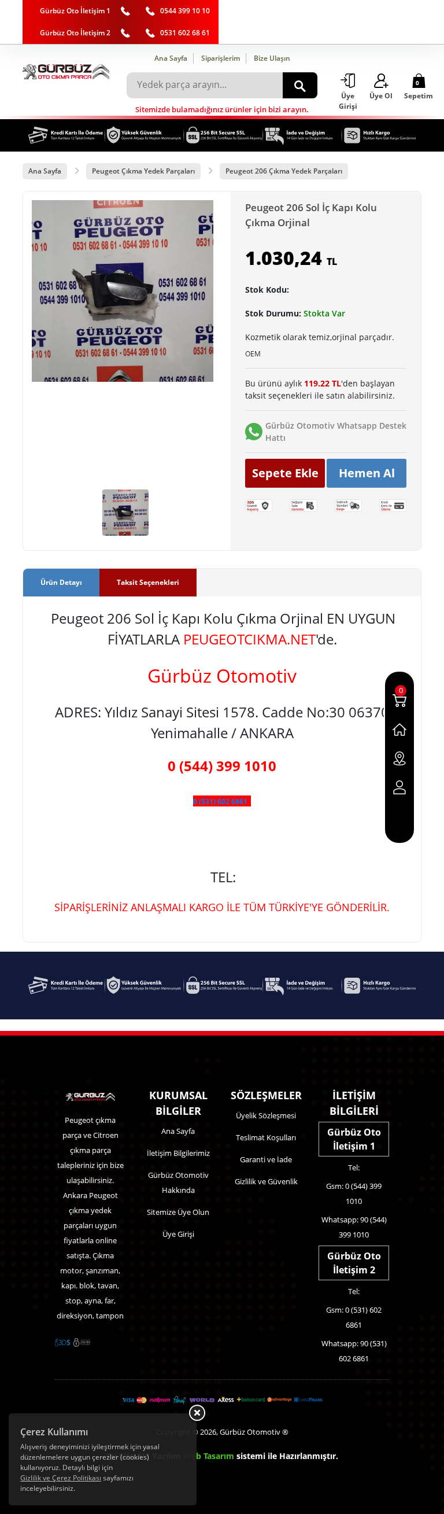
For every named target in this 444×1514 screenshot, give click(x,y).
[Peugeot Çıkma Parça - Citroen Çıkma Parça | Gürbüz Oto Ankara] (66, 72)
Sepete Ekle (285, 473)
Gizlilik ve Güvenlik (266, 1181)
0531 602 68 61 (185, 33)
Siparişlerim (220, 58)
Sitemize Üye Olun (178, 1212)
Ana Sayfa (170, 58)
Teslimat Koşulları (266, 1137)
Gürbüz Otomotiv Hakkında (178, 1182)
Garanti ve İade (266, 1159)
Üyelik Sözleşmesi (266, 1115)
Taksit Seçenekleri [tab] (148, 582)
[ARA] (300, 85)
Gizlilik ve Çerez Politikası (60, 1478)
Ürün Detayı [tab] (61, 582)
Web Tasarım (208, 1455)
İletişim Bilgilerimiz (178, 1153)
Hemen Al (367, 473)
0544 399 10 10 (185, 11)
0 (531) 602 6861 (220, 801)
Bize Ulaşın (272, 58)
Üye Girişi (178, 1234)
